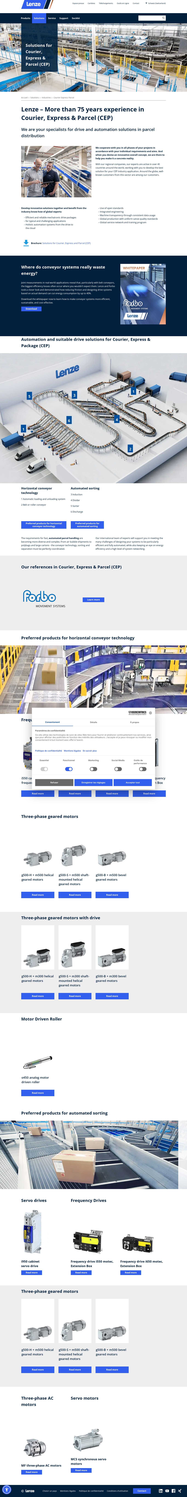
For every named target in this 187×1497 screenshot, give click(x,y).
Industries (46, 97)
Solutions (39, 18)
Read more (32, 1272)
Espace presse (78, 3)
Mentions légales (68, 1491)
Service (52, 18)
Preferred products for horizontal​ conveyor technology (44, 525)
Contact (136, 3)
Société (76, 18)
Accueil (24, 97)
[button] (7, 1490)
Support (63, 18)
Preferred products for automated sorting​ (87, 525)
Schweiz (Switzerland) (157, 3)
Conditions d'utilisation (117, 1491)
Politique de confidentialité (91, 1491)
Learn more (93, 599)
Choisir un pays (50, 1491)
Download (31, 308)
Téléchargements (106, 3)
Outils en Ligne (123, 3)
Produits (25, 18)
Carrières (91, 3)
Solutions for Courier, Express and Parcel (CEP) (66, 243)
